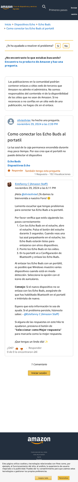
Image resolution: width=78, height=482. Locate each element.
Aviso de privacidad (39, 454)
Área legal (39, 459)
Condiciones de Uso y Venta (39, 452)
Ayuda (39, 457)
